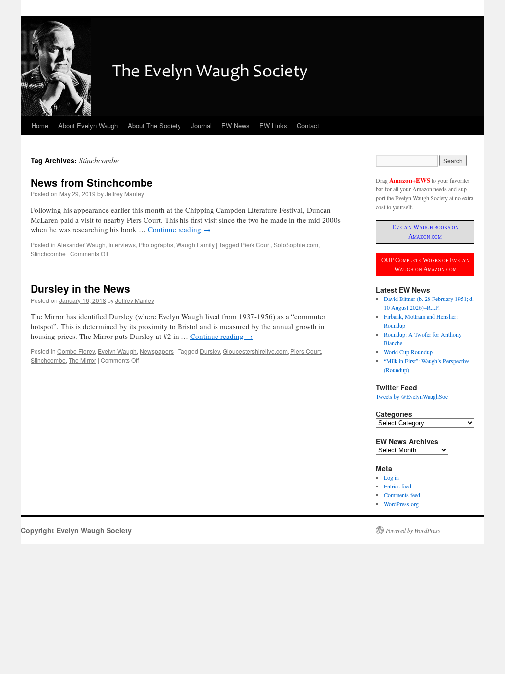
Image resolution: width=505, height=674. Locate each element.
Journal (201, 125)
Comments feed (402, 495)
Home (40, 125)
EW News (235, 125)
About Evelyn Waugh (88, 125)
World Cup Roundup (408, 352)
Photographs (156, 244)
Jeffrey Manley (124, 193)
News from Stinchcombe (92, 182)
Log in (391, 477)
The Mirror (82, 360)
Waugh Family (195, 244)
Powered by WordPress (413, 530)
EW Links (273, 125)
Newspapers (157, 351)
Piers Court (256, 244)
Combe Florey (76, 351)
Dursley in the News (80, 288)
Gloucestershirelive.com (255, 351)
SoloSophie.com (296, 244)
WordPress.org (401, 504)
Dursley (210, 351)
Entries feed (397, 486)
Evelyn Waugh (117, 351)
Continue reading (179, 229)
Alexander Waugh (81, 244)
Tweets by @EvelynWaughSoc (412, 396)
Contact (308, 125)
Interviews (122, 244)
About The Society (154, 125)
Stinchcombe (48, 253)
